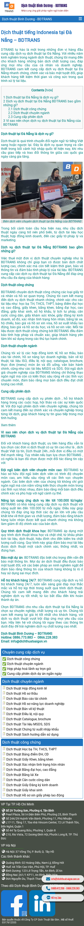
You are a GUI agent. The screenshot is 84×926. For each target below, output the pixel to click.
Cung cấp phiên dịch (25, 117)
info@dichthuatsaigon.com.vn (65, 879)
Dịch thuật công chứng (27, 109)
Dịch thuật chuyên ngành (29, 113)
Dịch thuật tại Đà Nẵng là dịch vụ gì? (31, 97)
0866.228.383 (73, 888)
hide (49, 90)
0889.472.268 (57, 888)
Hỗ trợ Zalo (56, 898)
